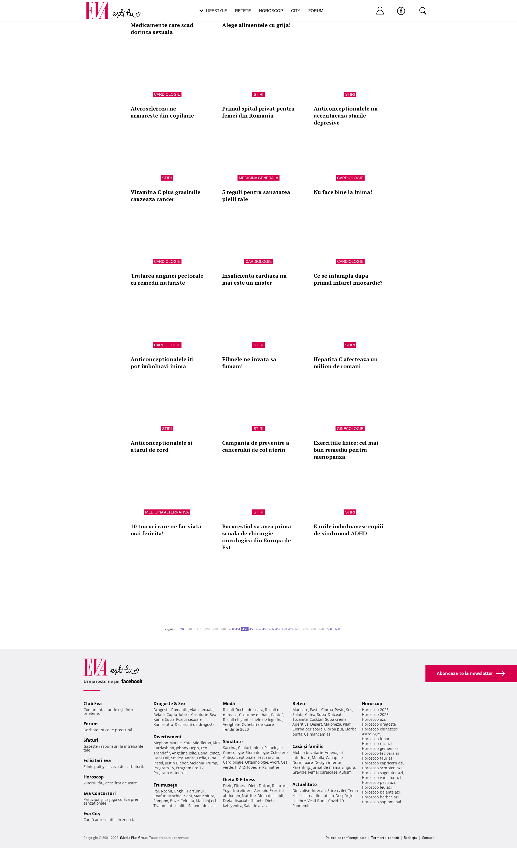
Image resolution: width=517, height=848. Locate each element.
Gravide (299, 772)
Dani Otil (161, 757)
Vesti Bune (317, 800)
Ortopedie (251, 767)
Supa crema (336, 719)
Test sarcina (268, 757)
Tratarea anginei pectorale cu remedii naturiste (167, 279)
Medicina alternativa (167, 512)
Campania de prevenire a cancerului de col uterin (255, 446)
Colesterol (280, 752)
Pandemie (301, 805)
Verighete (231, 724)
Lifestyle (216, 10)
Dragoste (161, 709)
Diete (227, 785)
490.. (322, 629)
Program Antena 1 (169, 772)
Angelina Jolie (184, 753)
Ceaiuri (244, 747)
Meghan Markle (167, 742)
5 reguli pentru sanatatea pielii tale (256, 195)
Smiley (177, 757)
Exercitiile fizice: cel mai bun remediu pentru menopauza (346, 449)
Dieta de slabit (270, 795)
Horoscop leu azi (377, 787)
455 (264, 629)
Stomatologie (257, 752)
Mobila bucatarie (307, 752)
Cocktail (316, 719)
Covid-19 (336, 800)
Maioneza (332, 724)
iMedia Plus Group (134, 837)
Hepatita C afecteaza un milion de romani (346, 363)
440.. (224, 629)
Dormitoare (302, 762)
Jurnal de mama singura (333, 767)
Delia (201, 757)
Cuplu (171, 714)
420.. (208, 629)
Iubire (184, 714)
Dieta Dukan (259, 785)
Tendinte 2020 (236, 729)
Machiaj (175, 795)
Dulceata (336, 714)
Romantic (179, 709)
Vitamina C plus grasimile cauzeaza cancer (165, 195)
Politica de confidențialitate (346, 837)
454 (258, 629)
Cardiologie (167, 94)
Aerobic (261, 790)
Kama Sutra (163, 719)
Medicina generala (258, 178)
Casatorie (199, 714)
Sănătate (233, 741)
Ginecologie (350, 428)
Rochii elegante (237, 719)
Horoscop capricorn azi (382, 763)
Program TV (163, 767)
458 (284, 629)
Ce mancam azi (317, 734)
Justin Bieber (176, 763)
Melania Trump (203, 763)
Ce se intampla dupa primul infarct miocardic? (348, 279)
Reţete (299, 703)
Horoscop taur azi (378, 758)
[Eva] (100, 6)
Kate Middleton (197, 742)
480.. (314, 629)
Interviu (319, 790)
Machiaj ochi (207, 800)
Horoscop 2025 (375, 714)
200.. (183, 629)
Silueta (257, 800)
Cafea (310, 714)
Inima (258, 747)
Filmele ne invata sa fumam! (249, 363)
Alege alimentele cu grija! (256, 25)
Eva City (91, 813)
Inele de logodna (267, 719)
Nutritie (249, 795)
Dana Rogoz (208, 753)
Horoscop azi (373, 719)
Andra (189, 757)
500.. (330, 629)
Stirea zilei (336, 790)
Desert (316, 724)
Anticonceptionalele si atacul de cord (161, 446)
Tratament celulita (170, 805)
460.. (298, 629)
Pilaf (347, 724)
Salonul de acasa (203, 805)
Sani (188, 795)
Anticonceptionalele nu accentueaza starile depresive (346, 115)
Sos (349, 709)
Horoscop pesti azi (378, 782)
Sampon (160, 800)
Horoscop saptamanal (381, 801)
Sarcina (229, 747)
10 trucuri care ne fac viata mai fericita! (166, 530)
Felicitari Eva (97, 760)
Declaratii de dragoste (195, 724)
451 (237, 629)
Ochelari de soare (258, 724)
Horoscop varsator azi (381, 777)
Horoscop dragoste (379, 724)
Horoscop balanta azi (381, 792)
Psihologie (273, 747)
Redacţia (410, 837)
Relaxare (280, 785)
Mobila (318, 757)
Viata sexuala (202, 709)
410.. (200, 629)
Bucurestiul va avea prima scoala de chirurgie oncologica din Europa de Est (256, 537)
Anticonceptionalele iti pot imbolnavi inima (162, 363)
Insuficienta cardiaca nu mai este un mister (254, 279)
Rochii (166, 791)
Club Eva (92, 703)
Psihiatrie (270, 767)
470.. (306, 629)
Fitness (240, 785)
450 (231, 629)
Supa (321, 714)
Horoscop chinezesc (380, 729)
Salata (297, 714)
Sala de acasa (256, 805)
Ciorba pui (333, 729)
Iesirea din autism (317, 795)
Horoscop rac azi (377, 743)
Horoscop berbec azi (380, 796)
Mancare (300, 709)
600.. (338, 629)
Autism (345, 772)
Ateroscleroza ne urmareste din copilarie (162, 112)
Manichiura (204, 795)
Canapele (334, 757)
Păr (156, 791)
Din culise (301, 790)
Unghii (180, 791)
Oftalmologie (256, 762)
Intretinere (243, 790)
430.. (216, 629)
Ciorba (327, 709)
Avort (274, 762)
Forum (315, 10)
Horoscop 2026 (375, 709)
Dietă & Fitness (239, 779)
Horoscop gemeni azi (381, 748)
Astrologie (371, 733)
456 (271, 629)
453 (251, 629)
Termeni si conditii (385, 837)
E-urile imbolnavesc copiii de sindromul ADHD (348, 530)
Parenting (301, 767)
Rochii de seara (249, 709)
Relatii (159, 714)
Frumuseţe (165, 785)
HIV (238, 767)
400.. (191, 629)
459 (290, 629)
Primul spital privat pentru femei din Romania (258, 112)
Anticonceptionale (239, 757)
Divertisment (167, 737)
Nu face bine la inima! (343, 192)
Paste (315, 709)
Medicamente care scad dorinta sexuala (162, 28)
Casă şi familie (307, 746)
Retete (243, 10)
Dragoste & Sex (169, 703)
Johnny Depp (187, 747)
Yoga (227, 790)
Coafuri (160, 795)
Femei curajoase (322, 772)
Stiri (258, 94)
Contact (428, 837)
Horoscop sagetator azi (382, 772)
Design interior (328, 762)
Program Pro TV (190, 767)
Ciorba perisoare (307, 729)
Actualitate (304, 784)
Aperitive (300, 724)
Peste (339, 709)
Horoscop (271, 10)
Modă (229, 703)
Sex (213, 714)
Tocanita (300, 719)
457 (277, 629)
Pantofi (277, 714)
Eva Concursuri (99, 793)
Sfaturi (90, 740)
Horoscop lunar (376, 738)
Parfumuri (196, 791)
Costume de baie (254, 714)
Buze (174, 800)
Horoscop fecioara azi (381, 753)
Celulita (187, 800)
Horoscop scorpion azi (382, 767)
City (295, 10)
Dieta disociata (236, 800)
